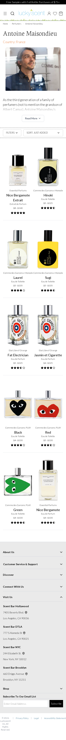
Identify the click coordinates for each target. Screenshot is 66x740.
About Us (8, 552)
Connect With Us (13, 586)
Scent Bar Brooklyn (14, 667)
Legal (36, 718)
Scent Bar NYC (12, 647)
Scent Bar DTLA (12, 626)
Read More (31, 118)
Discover (8, 574)
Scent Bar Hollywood (16, 606)
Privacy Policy (22, 718)
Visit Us (7, 597)
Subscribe (56, 703)
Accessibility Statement (55, 718)
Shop (6, 688)
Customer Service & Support (20, 564)
